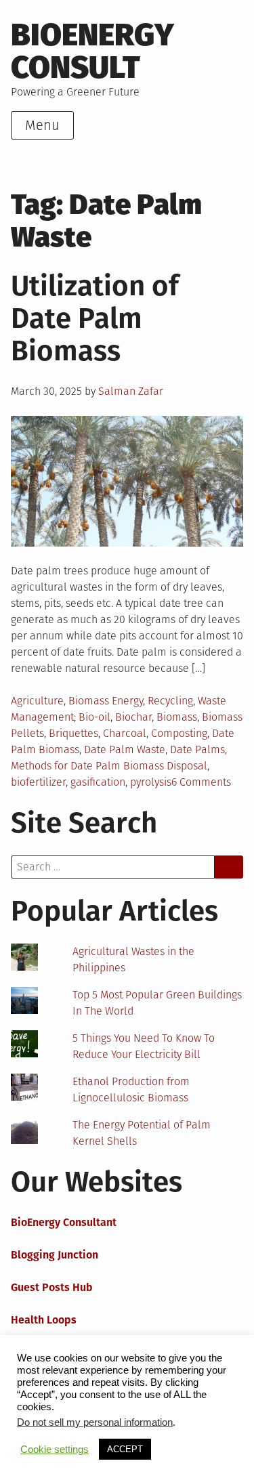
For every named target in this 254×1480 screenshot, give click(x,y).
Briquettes (73, 733)
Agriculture (37, 700)
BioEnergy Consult (92, 51)
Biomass (176, 717)
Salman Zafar (130, 391)
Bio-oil (94, 717)
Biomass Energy (105, 700)
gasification (97, 782)
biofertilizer (38, 782)
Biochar (133, 717)
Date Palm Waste (124, 749)
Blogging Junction (54, 1254)
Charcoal (124, 733)
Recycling (170, 700)
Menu (42, 125)
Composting (179, 733)
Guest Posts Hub (52, 1287)
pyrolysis (150, 782)
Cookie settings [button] (54, 1449)
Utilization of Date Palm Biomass (95, 318)
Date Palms (197, 749)
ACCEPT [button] (125, 1449)
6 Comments (201, 782)
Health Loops (44, 1319)
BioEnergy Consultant (64, 1222)
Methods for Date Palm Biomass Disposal (109, 765)
